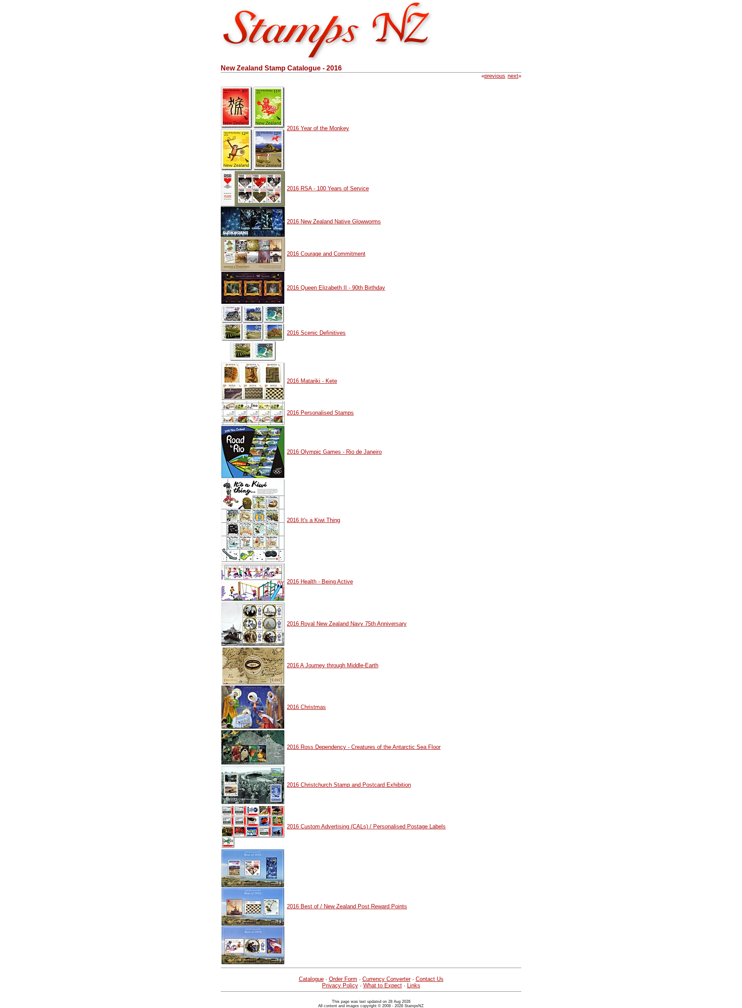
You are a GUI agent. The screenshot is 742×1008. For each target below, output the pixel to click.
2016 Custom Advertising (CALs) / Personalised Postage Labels (366, 826)
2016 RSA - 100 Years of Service (328, 188)
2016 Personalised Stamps (320, 412)
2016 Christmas (306, 707)
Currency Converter (386, 979)
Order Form (343, 979)
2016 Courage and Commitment (326, 253)
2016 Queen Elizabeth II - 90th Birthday (336, 287)
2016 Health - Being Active (320, 581)
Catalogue (311, 979)
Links (413, 985)
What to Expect (382, 985)
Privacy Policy (340, 985)
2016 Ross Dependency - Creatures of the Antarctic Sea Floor (364, 747)
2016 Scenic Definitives (316, 333)
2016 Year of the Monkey (318, 128)
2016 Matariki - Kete (312, 381)
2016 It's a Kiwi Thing (313, 520)
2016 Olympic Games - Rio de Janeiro (334, 452)
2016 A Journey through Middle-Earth (332, 665)
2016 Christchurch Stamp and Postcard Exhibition (349, 785)
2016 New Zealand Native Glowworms (334, 221)
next (513, 76)
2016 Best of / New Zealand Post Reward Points (347, 906)
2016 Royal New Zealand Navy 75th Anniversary (347, 623)
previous (494, 76)
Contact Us (430, 979)
